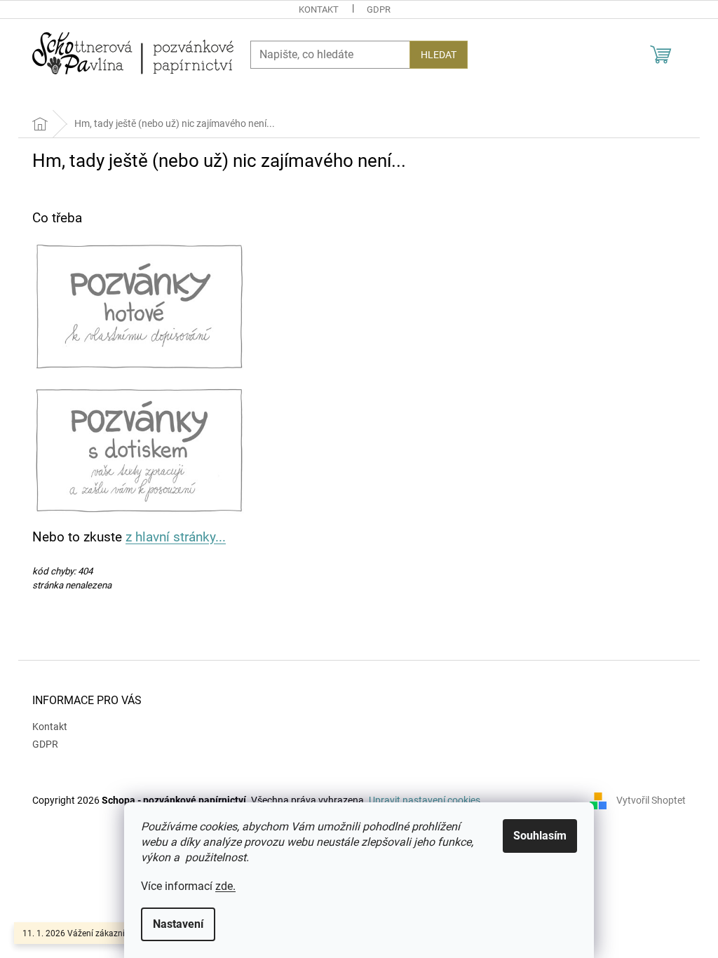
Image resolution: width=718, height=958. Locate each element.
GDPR (379, 9)
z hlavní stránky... (176, 537)
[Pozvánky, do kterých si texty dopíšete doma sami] (139, 305)
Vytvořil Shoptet (651, 800)
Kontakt (319, 9)
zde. (225, 886)
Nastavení (178, 924)
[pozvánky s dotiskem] (139, 448)
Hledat (438, 54)
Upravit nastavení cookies (424, 800)
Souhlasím (540, 835)
